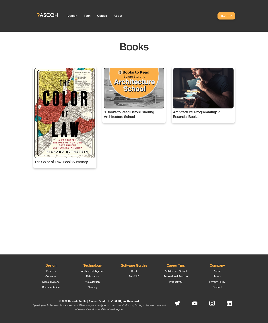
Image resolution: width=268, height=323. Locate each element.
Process (51, 271)
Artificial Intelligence (92, 271)
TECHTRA (226, 15)
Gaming (92, 287)
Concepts (50, 276)
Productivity (175, 281)
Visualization (92, 281)
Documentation (51, 287)
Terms (217, 276)
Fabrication (92, 276)
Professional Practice (176, 276)
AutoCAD (134, 276)
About (118, 15)
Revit (134, 271)
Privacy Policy (217, 281)
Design (72, 15)
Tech (87, 15)
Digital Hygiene (51, 281)
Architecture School (175, 271)
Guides (102, 15)
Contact (217, 287)
